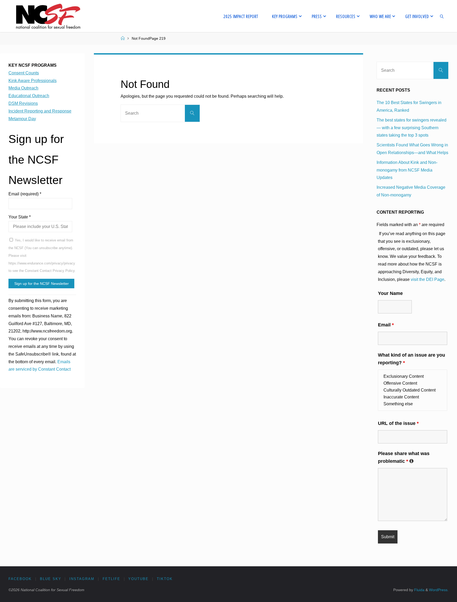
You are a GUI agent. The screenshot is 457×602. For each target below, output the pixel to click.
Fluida (418, 590)
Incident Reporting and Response (39, 111)
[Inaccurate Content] (412, 397)
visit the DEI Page (427, 279)
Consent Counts (23, 73)
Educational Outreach (28, 95)
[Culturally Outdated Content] (412, 390)
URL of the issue (398, 423)
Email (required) (24, 194)
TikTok (165, 579)
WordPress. (439, 590)
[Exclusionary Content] (412, 376)
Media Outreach (23, 88)
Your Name (390, 293)
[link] (442, 16)
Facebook (20, 579)
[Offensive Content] (412, 383)
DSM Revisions (23, 103)
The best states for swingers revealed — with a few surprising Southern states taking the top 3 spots (411, 128)
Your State (19, 217)
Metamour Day (22, 118)
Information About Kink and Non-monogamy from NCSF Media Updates (407, 170)
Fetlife (111, 579)
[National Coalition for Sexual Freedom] (47, 16)
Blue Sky (50, 579)
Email (386, 324)
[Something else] (412, 404)
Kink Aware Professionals (32, 80)
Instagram (81, 579)
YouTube (138, 579)
